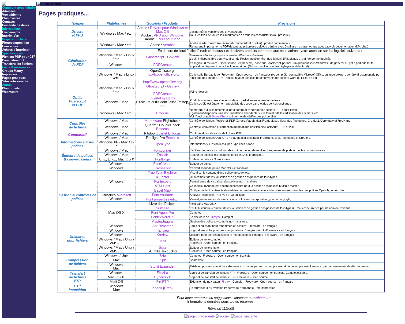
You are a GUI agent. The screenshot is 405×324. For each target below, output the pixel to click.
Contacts (8, 21)
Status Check (219, 116)
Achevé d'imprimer (16, 49)
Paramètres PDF (14, 60)
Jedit (162, 241)
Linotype (215, 217)
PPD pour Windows (169, 35)
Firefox (225, 281)
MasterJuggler (162, 221)
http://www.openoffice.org (162, 82)
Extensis (172, 138)
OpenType (162, 144)
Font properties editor (162, 199)
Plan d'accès (11, 18)
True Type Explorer (162, 173)
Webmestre (10, 92)
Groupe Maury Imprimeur (12, 72)
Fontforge (162, 159)
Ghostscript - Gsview (162, 57)
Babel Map (162, 190)
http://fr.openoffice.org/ (162, 74)
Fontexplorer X (162, 217)
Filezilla (162, 273)
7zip (162, 256)
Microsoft (124, 195)
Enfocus (162, 113)
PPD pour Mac (169, 39)
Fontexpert (162, 181)
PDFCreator (162, 65)
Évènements (11, 32)
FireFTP (162, 282)
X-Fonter (162, 177)
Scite (162, 247)
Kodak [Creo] (162, 288)
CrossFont (162, 168)
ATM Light (162, 186)
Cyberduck (162, 277)
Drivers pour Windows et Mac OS (169, 29)
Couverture (10, 46)
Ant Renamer (162, 226)
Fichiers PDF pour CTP (19, 56)
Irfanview (162, 230)
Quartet (161, 133)
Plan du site (10, 88)
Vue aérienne (11, 14)
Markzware (153, 121)
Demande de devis (15, 25)
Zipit (162, 260)
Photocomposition (15, 42)
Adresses (8, 11)
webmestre (261, 298)
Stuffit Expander (162, 266)
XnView (162, 235)
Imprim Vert (10, 35)
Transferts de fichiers (17, 64)
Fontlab (162, 155)
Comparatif (77, 135)
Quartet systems (162, 98)
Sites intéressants (15, 81)
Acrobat (169, 45)
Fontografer (162, 150)
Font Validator (162, 195)
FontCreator (162, 164)
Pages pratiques (14, 78)
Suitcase (162, 208)
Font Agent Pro (162, 213)
